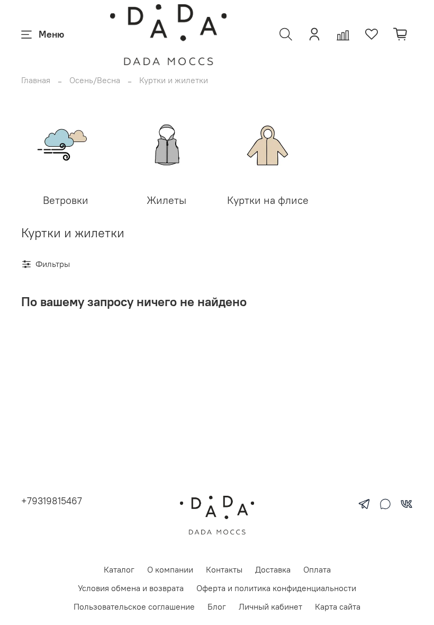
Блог (216, 606)
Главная (35, 80)
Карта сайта (337, 606)
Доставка (273, 569)
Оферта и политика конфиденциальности (276, 588)
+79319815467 (51, 501)
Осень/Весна (94, 80)
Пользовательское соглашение (134, 606)
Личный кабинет (270, 606)
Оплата (317, 569)
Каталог (119, 569)
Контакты (224, 569)
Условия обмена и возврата (131, 588)
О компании (170, 569)
